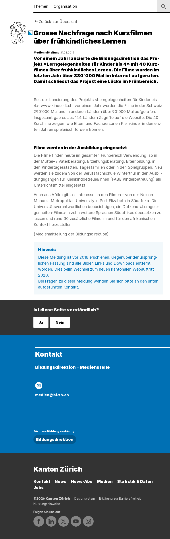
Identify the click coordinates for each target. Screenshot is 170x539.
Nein (60, 322)
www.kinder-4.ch (56, 105)
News (60, 481)
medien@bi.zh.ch (52, 395)
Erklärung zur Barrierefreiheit (120, 498)
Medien (105, 481)
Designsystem (84, 498)
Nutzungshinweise (46, 504)
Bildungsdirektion (54, 439)
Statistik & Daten (135, 481)
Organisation (65, 6)
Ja (41, 322)
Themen (40, 6)
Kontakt (41, 481)
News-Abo (82, 481)
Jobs (38, 487)
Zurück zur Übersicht (58, 21)
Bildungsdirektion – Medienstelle (72, 367)
